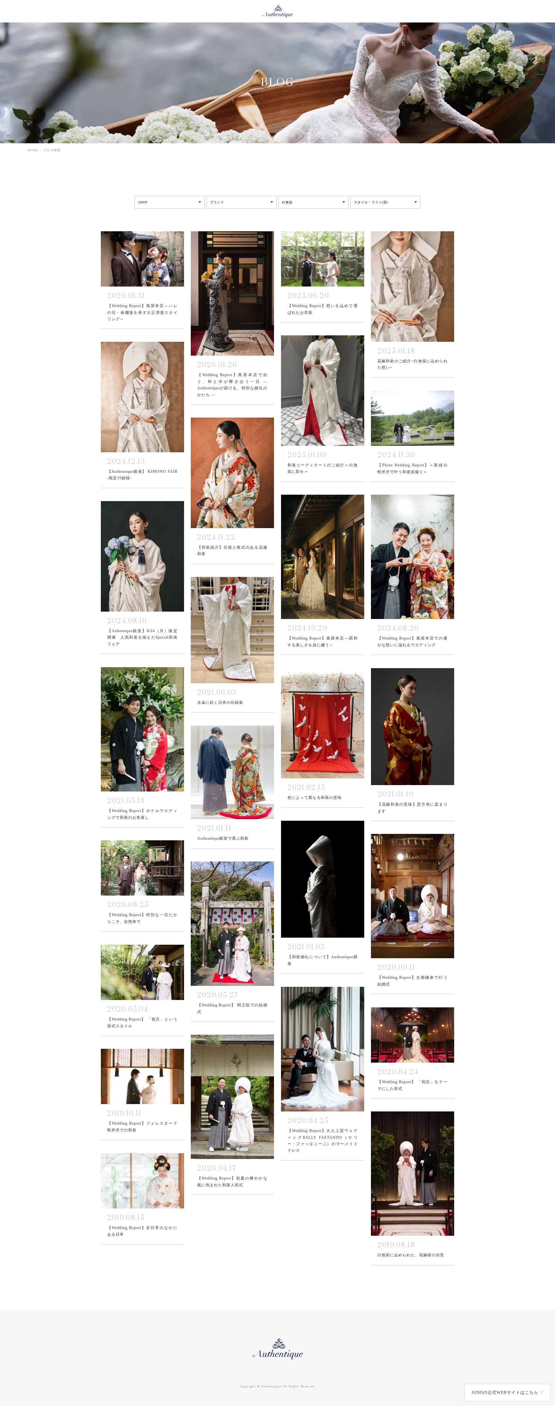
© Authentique (269, 1386)
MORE (142, 280)
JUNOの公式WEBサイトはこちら (504, 1392)
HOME (33, 150)
